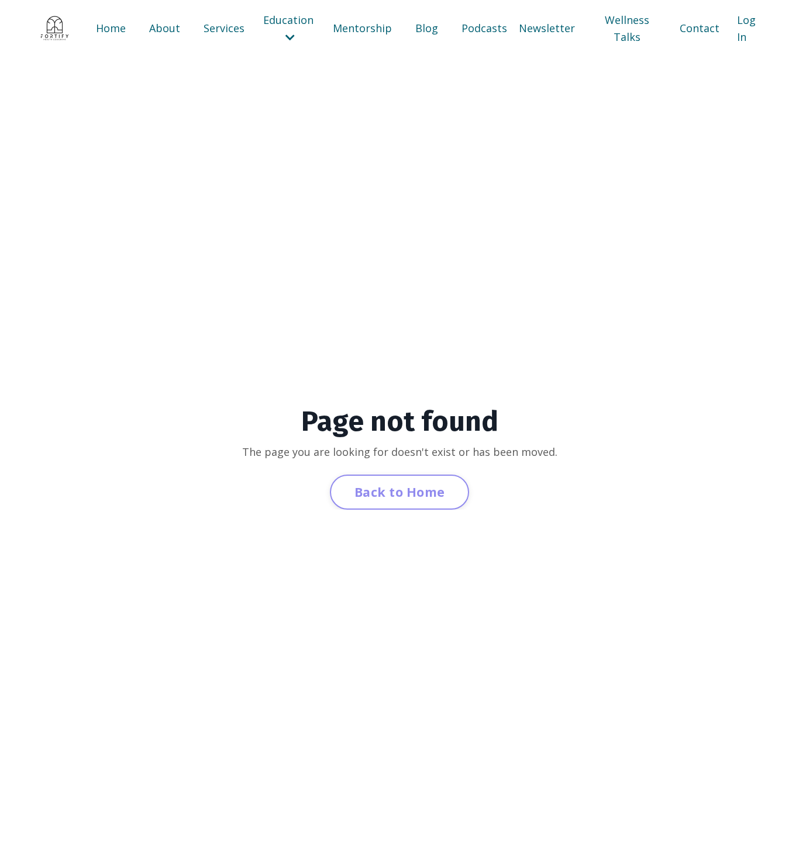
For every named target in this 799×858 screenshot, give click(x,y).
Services (224, 28)
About (164, 28)
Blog (426, 28)
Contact (699, 28)
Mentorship (362, 28)
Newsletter (547, 28)
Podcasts (484, 28)
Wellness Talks (627, 28)
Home (111, 28)
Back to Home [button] (399, 491)
